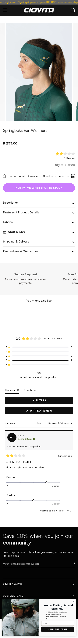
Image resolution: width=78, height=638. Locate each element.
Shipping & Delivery (16, 241)
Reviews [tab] (12, 390)
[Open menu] (8, 10)
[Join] (72, 563)
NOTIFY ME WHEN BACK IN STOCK (39, 188)
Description (11, 203)
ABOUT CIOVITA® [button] (13, 584)
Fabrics (8, 222)
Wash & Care (16, 232)
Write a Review (47, 411)
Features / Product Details (21, 212)
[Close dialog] (73, 601)
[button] (65, 156)
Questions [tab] (29, 390)
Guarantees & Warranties (20, 251)
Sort (40, 423)
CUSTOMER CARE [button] (13, 595)
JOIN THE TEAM (57, 629)
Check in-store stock (56, 176)
